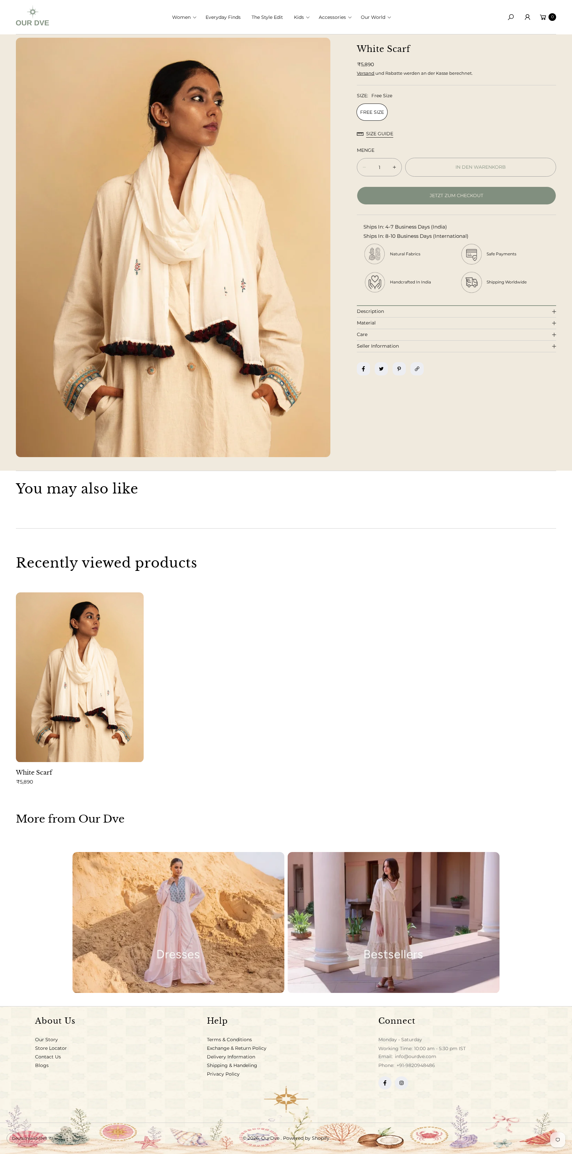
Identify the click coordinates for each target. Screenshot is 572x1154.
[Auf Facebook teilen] (363, 368)
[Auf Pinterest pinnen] (399, 368)
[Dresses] (178, 922)
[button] (186, 17)
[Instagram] (401, 1083)
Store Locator (51, 1048)
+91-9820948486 (416, 1065)
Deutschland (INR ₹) (32, 1138)
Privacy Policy (223, 1074)
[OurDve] (32, 15)
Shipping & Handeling (232, 1065)
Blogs (42, 1065)
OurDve (271, 1138)
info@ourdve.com (415, 1056)
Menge (365, 150)
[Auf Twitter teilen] (381, 368)
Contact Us (48, 1057)
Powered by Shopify (306, 1138)
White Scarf (34, 772)
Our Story (46, 1040)
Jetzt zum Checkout (456, 195)
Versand (365, 73)
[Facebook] (385, 1083)
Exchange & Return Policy (236, 1048)
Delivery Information (231, 1057)
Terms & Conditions (229, 1040)
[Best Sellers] (394, 922)
